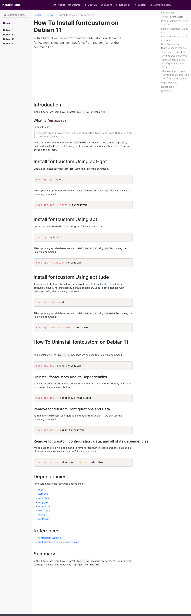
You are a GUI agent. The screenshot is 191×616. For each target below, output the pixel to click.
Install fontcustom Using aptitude (174, 38)
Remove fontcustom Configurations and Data (173, 63)
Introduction (168, 12)
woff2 (41, 514)
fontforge (43, 518)
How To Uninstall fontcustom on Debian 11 (175, 46)
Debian (37, 14)
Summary (166, 90)
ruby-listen (44, 506)
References (167, 86)
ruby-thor (43, 498)
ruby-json (43, 502)
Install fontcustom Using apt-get (174, 22)
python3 (43, 493)
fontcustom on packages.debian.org (58, 541)
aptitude (106, 284)
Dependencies (169, 82)
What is (172, 16)
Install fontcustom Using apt (174, 30)
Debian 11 (50, 14)
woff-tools (44, 510)
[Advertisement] (95, 74)
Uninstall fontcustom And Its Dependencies (174, 54)
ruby (40, 489)
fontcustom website (49, 537)
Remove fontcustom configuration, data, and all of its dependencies (175, 75)
